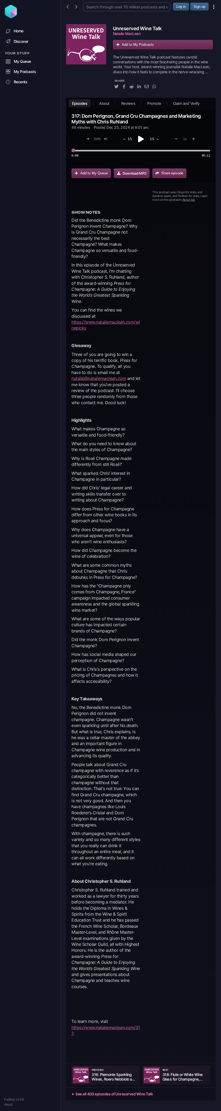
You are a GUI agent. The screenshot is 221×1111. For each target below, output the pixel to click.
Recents (20, 81)
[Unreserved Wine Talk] (86, 59)
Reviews (128, 103)
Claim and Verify (186, 103)
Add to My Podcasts (138, 45)
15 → (154, 139)
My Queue (22, 61)
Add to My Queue (94, 173)
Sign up (199, 7)
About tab (188, 200)
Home (18, 31)
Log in (181, 7)
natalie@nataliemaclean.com (98, 378)
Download (134, 173)
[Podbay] (11, 16)
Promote (154, 103)
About (8, 1104)
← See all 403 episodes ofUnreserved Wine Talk (112, 1094)
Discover (21, 41)
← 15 (127, 139)
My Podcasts (25, 71)
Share (172, 173)
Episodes (79, 103)
